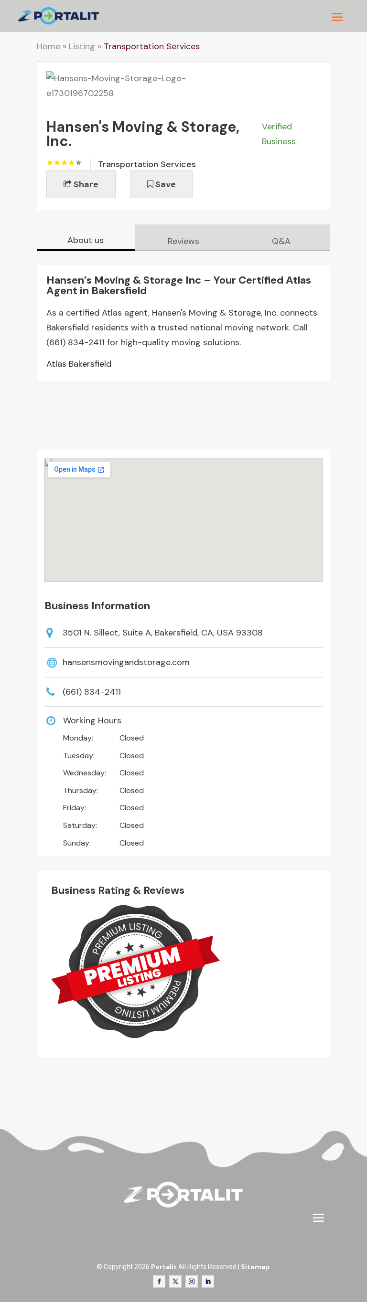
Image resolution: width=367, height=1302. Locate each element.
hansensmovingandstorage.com (126, 662)
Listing (82, 46)
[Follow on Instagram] (191, 1281)
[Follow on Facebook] (159, 1281)
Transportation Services (152, 46)
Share (85, 184)
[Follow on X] (175, 1281)
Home (48, 46)
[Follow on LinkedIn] (208, 1281)
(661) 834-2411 (92, 692)
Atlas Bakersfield (78, 364)
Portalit (164, 1266)
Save (164, 184)
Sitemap (255, 1266)
